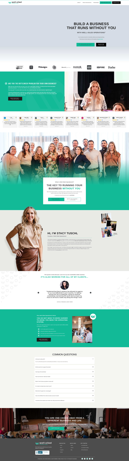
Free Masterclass (106, 2)
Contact (61, 452)
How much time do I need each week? (42, 376)
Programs (96, 2)
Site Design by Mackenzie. (72, 458)
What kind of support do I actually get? (43, 391)
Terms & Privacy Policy (62, 458)
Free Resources (87, 2)
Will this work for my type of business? (43, 367)
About (79, 2)
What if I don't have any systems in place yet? (44, 381)
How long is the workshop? (40, 371)
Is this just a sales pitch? (40, 359)
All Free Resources (84, 449)
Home (61, 445)
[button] (126, 122)
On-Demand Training (85, 447)
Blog (71, 449)
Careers (72, 447)
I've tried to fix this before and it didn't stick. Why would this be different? (49, 400)
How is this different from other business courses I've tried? (47, 395)
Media (72, 445)
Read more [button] (10, 126)
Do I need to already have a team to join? (43, 386)
